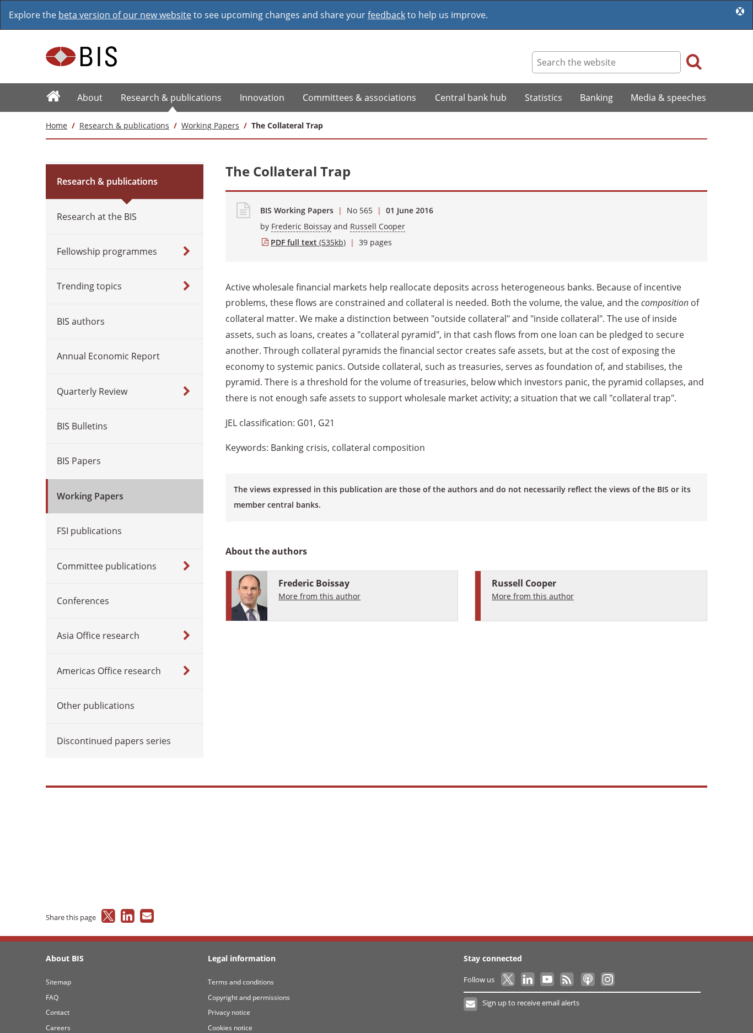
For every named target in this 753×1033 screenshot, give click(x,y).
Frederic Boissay (301, 226)
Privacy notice (229, 1012)
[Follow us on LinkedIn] (528, 979)
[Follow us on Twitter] (508, 979)
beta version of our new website (124, 15)
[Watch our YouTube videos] (548, 979)
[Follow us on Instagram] (607, 979)
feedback (386, 15)
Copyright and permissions (249, 997)
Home (56, 125)
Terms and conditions (241, 982)
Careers (58, 1027)
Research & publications (124, 125)
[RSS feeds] (567, 979)
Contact (57, 1012)
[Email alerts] (471, 1004)
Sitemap (58, 982)
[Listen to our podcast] (587, 979)
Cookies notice (230, 1027)
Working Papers (210, 125)
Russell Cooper (377, 226)
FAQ (52, 997)
